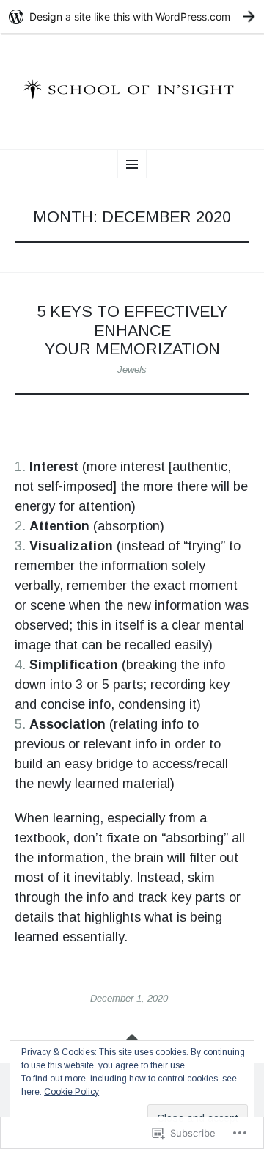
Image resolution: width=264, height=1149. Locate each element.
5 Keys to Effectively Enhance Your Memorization (132, 330)
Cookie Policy (71, 1092)
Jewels (132, 369)
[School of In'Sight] (132, 89)
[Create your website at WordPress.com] (132, 16)
